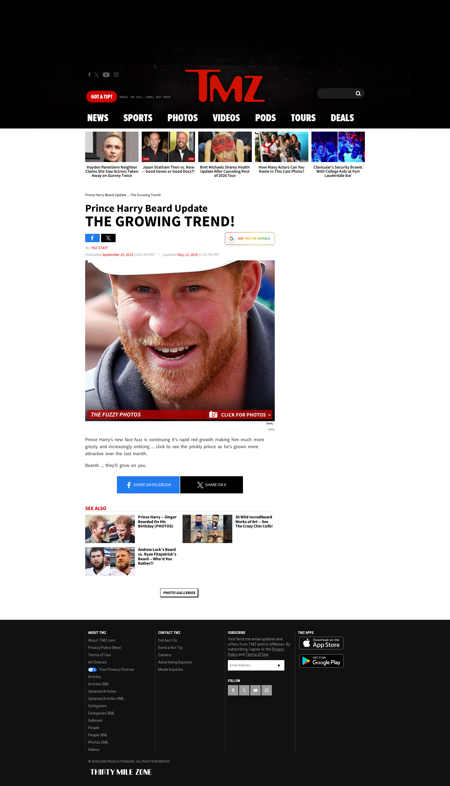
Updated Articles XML (106, 699)
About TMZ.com (101, 640)
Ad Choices (97, 662)
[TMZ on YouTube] (255, 690)
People (93, 728)
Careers (164, 655)
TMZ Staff (99, 247)
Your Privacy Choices (116, 669)
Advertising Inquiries (175, 662)
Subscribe (279, 665)
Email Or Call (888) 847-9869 (145, 97)
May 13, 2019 (187, 254)
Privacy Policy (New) (105, 648)
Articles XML (98, 684)
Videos (226, 118)
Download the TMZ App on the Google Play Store (321, 661)
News (97, 118)
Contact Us (167, 640)
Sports (137, 118)
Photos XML (98, 742)
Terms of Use (99, 655)
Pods (265, 118)
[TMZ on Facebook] (89, 74)
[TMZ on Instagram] (116, 74)
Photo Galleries (179, 592)
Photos (182, 118)
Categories (97, 706)
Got (101, 97)
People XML (98, 735)
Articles (94, 677)
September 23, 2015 (118, 254)
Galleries (95, 720)
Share (152, 484)
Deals (342, 118)
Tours (303, 118)
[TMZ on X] (97, 74)
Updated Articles (102, 691)
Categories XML (101, 713)
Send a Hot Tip (170, 648)
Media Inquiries (170, 669)
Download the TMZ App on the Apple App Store (321, 643)
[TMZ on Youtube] (106, 74)
